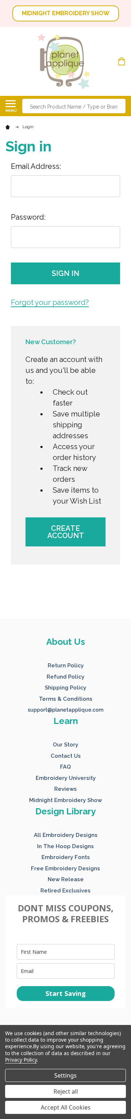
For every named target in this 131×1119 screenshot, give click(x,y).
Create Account (65, 532)
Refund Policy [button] (65, 677)
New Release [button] (66, 879)
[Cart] (122, 61)
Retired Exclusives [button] (65, 890)
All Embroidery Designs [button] (66, 835)
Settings (65, 1075)
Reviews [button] (65, 789)
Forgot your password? (50, 302)
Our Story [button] (65, 744)
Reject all (65, 1091)
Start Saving (65, 993)
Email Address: (36, 166)
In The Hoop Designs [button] (65, 846)
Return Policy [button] (66, 665)
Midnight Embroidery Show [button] (65, 800)
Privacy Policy (21, 1059)
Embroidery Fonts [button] (65, 857)
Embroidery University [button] (66, 778)
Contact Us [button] (66, 756)
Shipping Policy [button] (65, 687)
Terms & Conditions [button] (65, 699)
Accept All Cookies (66, 1107)
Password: (28, 217)
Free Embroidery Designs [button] (65, 868)
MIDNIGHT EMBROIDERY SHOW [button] (66, 13)
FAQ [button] (65, 767)
